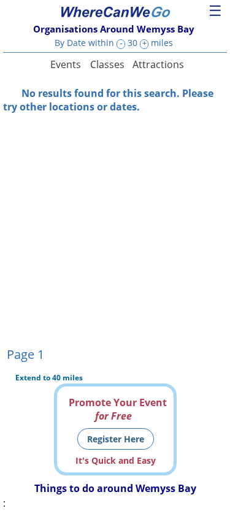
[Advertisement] (115, 228)
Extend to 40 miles (49, 377)
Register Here (115, 439)
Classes (107, 64)
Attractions (157, 64)
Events (65, 64)
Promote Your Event (118, 409)
